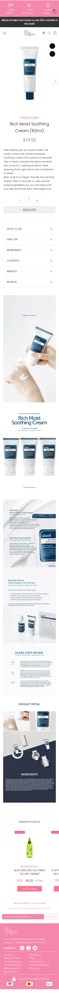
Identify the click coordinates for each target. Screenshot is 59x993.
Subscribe (50, 916)
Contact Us (35, 968)
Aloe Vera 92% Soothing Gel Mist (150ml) (29, 872)
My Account (35, 954)
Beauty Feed (10, 971)
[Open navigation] (4, 33)
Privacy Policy (36, 961)
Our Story (9, 954)
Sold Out (29, 210)
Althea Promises (12, 958)
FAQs (32, 958)
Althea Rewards (12, 968)
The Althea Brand (13, 964)
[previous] (4, 81)
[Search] (49, 33)
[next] (54, 81)
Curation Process (13, 961)
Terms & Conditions (40, 964)
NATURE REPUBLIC (30, 866)
